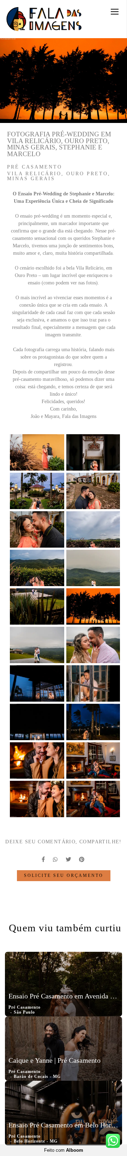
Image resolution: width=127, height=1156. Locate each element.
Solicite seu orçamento (63, 876)
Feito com (63, 1150)
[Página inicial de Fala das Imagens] (44, 19)
